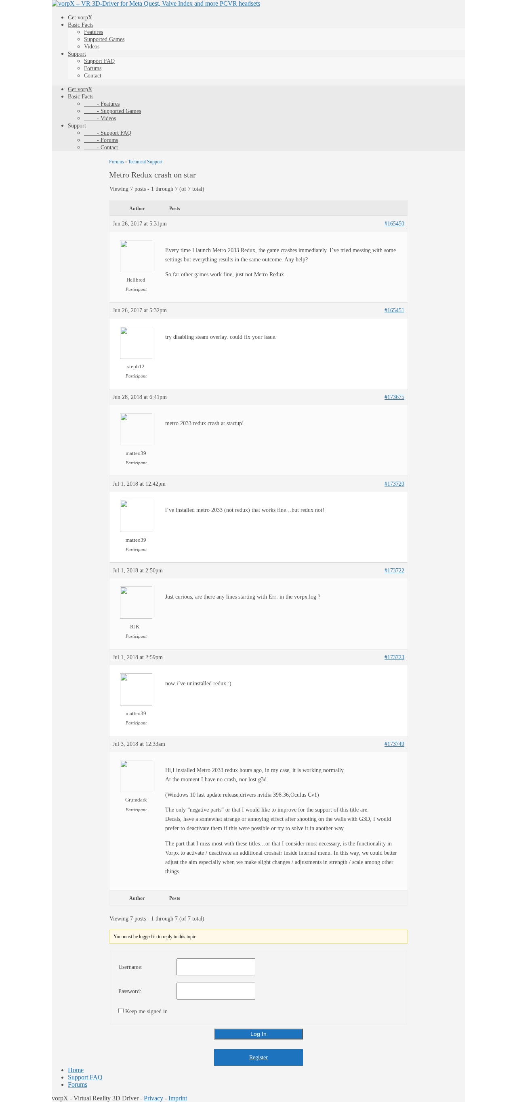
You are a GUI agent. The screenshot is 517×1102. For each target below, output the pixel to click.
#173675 (394, 397)
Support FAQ (99, 61)
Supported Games (104, 39)
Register (258, 1057)
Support (77, 54)
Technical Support (145, 162)
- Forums (101, 140)
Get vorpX (80, 18)
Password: (129, 991)
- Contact (101, 147)
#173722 (394, 571)
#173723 (394, 657)
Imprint (177, 1098)
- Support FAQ (107, 133)
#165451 (394, 310)
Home (76, 1070)
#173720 (394, 484)
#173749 (394, 744)
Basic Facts (80, 25)
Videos (91, 47)
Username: (130, 967)
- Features (102, 104)
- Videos (100, 118)
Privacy (153, 1098)
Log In (258, 1034)
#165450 (394, 224)
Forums (92, 68)
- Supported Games (112, 111)
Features (93, 32)
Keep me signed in (146, 1011)
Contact (92, 76)
